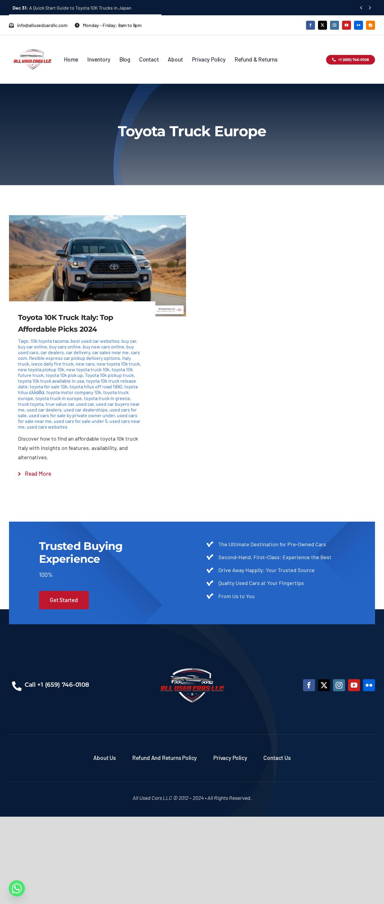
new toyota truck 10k (88, 369)
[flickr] (358, 25)
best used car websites (94, 341)
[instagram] (334, 25)
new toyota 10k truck (118, 363)
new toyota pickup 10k (41, 369)
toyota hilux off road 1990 (96, 386)
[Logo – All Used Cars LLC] (32, 44)
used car (85, 404)
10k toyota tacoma (49, 341)
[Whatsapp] (17, 888)
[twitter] (322, 25)
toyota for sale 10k (49, 386)
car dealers (52, 352)
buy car (129, 341)
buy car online (32, 346)
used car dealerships (85, 409)
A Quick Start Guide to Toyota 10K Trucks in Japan (72, 8)
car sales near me (110, 352)
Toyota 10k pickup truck (109, 375)
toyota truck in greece (107, 398)
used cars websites (47, 426)
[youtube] (346, 25)
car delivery (78, 352)
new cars (85, 363)
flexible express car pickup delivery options (74, 358)
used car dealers (44, 409)
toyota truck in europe (58, 398)
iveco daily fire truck (52, 363)
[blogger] (370, 25)
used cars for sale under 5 (80, 421)
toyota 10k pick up (64, 375)
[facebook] (310, 25)
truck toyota (31, 404)
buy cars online (65, 346)
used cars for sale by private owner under (72, 415)
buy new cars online (103, 346)
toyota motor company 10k (73, 392)
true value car (60, 404)
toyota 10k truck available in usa (51, 381)
